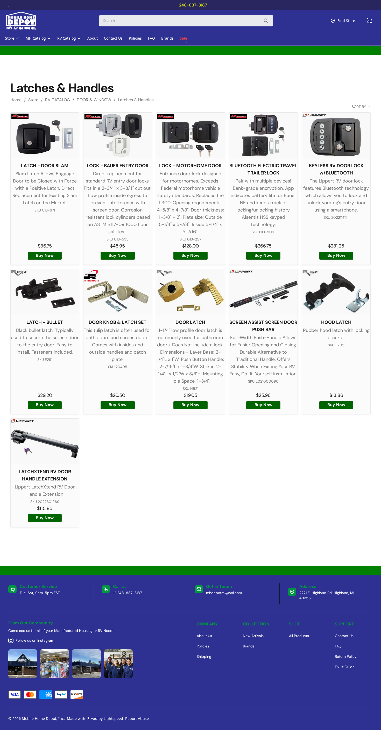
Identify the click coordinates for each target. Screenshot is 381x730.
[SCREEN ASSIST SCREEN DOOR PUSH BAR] (263, 292)
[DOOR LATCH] (190, 292)
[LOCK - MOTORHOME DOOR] (190, 135)
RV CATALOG (57, 100)
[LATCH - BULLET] (45, 292)
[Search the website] (266, 21)
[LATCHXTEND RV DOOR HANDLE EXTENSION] (45, 441)
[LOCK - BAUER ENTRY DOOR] (117, 135)
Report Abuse (137, 718)
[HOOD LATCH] (336, 292)
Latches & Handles (136, 100)
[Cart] (369, 21)
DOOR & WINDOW (94, 100)
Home (16, 100)
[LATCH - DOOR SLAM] (45, 135)
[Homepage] (25, 21)
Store (33, 100)
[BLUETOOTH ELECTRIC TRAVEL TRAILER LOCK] (263, 135)
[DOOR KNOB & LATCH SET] (117, 292)
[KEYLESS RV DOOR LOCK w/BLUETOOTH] (336, 135)
